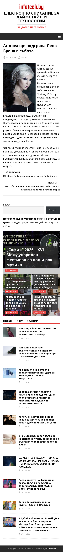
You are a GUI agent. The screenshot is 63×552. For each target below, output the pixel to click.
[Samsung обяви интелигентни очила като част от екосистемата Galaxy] (9, 334)
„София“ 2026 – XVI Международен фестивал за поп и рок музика (29, 257)
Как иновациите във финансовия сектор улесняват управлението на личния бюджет (45, 281)
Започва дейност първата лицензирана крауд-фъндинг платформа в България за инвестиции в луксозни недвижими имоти (37, 397)
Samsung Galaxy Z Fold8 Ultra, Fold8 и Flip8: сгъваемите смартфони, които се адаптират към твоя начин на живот (45, 299)
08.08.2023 (11, 57)
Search (6, 204)
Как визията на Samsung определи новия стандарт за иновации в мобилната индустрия (37, 374)
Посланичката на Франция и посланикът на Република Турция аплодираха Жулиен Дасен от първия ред (36, 484)
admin (24, 57)
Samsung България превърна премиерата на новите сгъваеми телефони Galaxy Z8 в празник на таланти (17, 299)
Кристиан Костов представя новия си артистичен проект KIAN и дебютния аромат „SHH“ (38, 419)
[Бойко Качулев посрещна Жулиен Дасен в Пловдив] (9, 508)
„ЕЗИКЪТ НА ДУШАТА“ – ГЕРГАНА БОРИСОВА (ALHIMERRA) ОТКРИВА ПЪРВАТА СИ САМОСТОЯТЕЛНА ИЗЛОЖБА (39, 462)
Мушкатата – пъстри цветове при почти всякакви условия (17, 283)
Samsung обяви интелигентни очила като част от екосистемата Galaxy (37, 331)
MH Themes (50, 548)
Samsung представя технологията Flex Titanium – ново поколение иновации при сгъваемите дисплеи (37, 352)
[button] (58, 36)
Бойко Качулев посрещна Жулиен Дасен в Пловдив (34, 503)
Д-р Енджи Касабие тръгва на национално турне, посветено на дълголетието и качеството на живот (39, 440)
